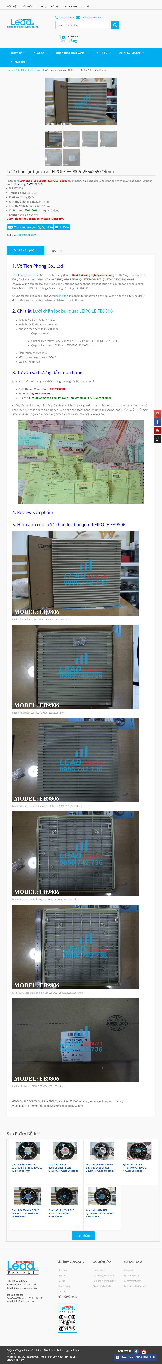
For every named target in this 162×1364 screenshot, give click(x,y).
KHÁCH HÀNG (70, 6)
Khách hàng (64, 1286)
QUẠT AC (16, 52)
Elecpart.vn (130, 1270)
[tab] (25, 250)
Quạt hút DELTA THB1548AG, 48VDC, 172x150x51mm (135, 1167)
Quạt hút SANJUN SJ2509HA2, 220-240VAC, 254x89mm (100, 1213)
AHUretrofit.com (132, 1280)
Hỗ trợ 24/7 (99, 1270)
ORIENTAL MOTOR (130, 52)
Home (10, 69)
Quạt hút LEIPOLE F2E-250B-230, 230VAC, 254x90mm (62, 1213)
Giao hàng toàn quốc (104, 1275)
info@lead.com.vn (91, 17)
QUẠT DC (39, 52)
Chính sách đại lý (102, 1286)
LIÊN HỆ (85, 6)
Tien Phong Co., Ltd (23, 275)
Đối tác (61, 1280)
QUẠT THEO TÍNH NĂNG (70, 52)
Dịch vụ (62, 1275)
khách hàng (61, 296)
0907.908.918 (67, 17)
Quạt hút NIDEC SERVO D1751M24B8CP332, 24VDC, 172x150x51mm (100, 1167)
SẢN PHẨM (28, 6)
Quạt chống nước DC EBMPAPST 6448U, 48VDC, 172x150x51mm (27, 1167)
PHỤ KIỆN (101, 52)
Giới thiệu (63, 1270)
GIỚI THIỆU (12, 6)
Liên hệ (61, 1291)
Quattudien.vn (132, 1275)
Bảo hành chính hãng (104, 1280)
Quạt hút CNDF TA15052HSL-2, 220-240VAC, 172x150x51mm (63, 1167)
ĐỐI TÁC (55, 6)
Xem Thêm (83, 1235)
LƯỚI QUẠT (34, 69)
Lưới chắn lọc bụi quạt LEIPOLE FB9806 (73, 311)
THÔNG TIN (18, 62)
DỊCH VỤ (42, 6)
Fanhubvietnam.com (135, 1286)
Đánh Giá (57, 251)
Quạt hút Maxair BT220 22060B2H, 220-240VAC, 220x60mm (26, 1213)
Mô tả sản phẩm (25, 250)
